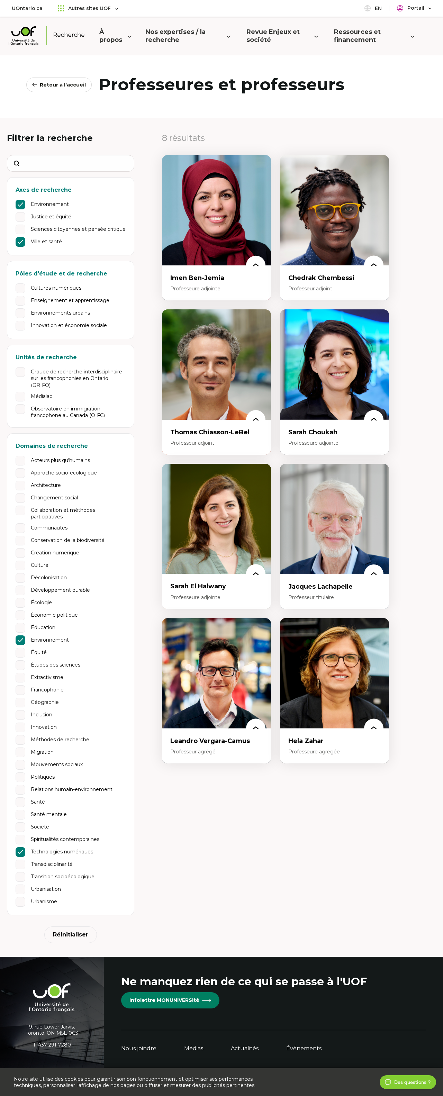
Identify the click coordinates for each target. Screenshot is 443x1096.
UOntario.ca (27, 8)
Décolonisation (49, 577)
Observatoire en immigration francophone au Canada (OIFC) (68, 412)
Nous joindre (138, 1048)
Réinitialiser (70, 934)
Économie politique (54, 615)
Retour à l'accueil (63, 85)
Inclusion (41, 715)
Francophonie (47, 690)
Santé (38, 802)
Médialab (42, 396)
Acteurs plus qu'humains (60, 460)
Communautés (49, 528)
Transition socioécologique (62, 876)
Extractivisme (47, 677)
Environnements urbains (60, 313)
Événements (304, 1048)
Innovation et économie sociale (69, 325)
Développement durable (60, 590)
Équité (39, 652)
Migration (42, 752)
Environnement (50, 204)
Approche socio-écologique (64, 473)
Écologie (41, 602)
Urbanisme (44, 901)
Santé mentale (49, 814)
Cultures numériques (56, 288)
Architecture (46, 485)
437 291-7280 (54, 1045)
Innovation (44, 727)
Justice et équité (51, 217)
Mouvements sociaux (57, 764)
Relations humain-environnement (71, 789)
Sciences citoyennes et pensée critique (78, 229)
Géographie (45, 702)
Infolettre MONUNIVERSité (164, 1000)
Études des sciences (55, 665)
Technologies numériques (62, 852)
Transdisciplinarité (52, 864)
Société (40, 827)
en (377, 8)
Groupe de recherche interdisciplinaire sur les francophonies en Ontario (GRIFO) (76, 378)
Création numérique (55, 553)
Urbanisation (46, 889)
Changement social (54, 498)
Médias (193, 1048)
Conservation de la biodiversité (68, 540)
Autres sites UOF (89, 8)
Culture (39, 565)
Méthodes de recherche (60, 739)
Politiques (43, 777)
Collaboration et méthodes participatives (63, 513)
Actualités (245, 1048)
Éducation (43, 627)
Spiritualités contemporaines (65, 839)
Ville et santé (46, 241)
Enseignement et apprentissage (70, 300)
